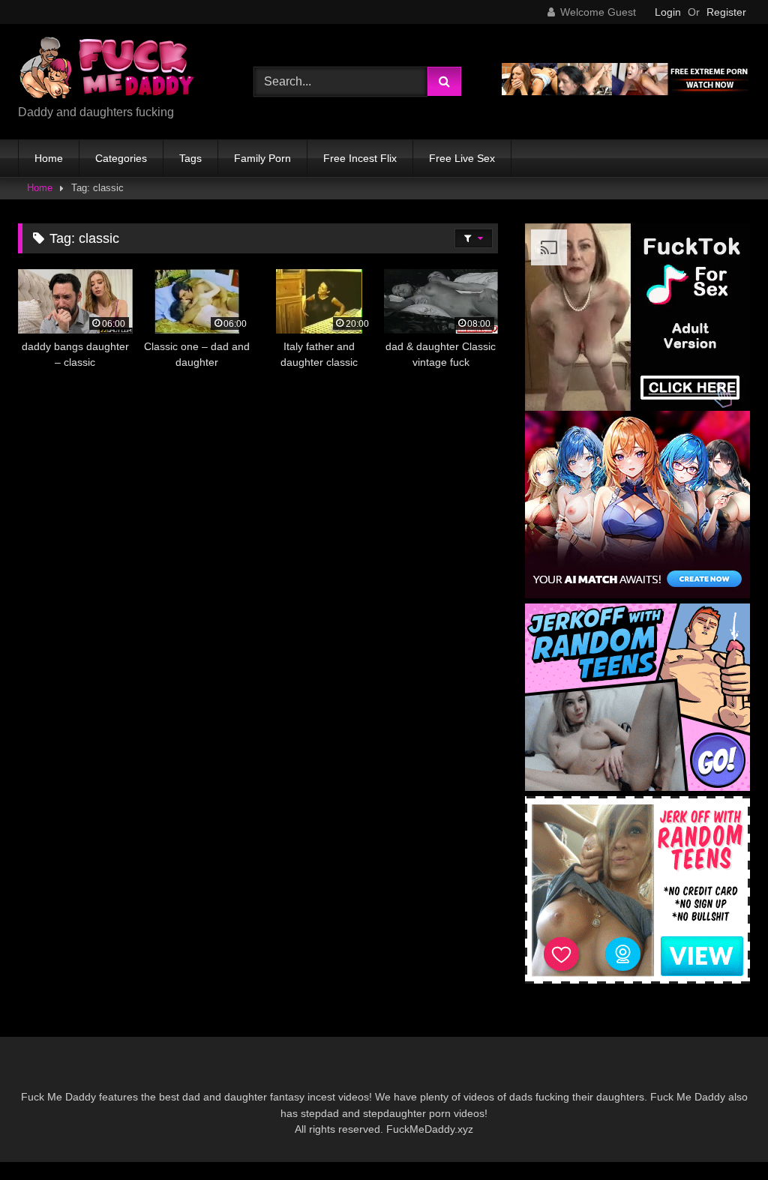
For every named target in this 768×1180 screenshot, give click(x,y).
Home (48, 158)
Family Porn (262, 158)
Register (726, 12)
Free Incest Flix (360, 158)
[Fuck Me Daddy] (118, 69)
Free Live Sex (462, 158)
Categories (121, 158)
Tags (190, 158)
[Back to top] (721, 1135)
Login (668, 12)
